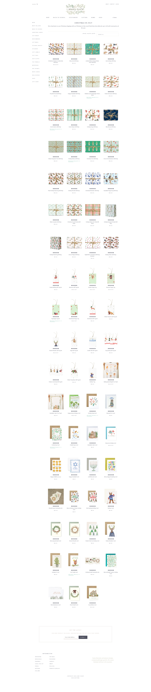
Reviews (37, 668)
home (93, 17)
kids (100, 17)
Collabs (37, 670)
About (51, 663)
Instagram (38, 656)
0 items (115, 17)
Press (37, 666)
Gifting (84, 17)
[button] (56, 59)
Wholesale (38, 659)
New (47, 17)
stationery (73, 17)
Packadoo (52, 659)
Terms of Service (54, 668)
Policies (51, 666)
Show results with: (89, 33)
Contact (51, 661)
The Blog (52, 656)
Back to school (59, 17)
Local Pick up (39, 663)
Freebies (37, 661)
